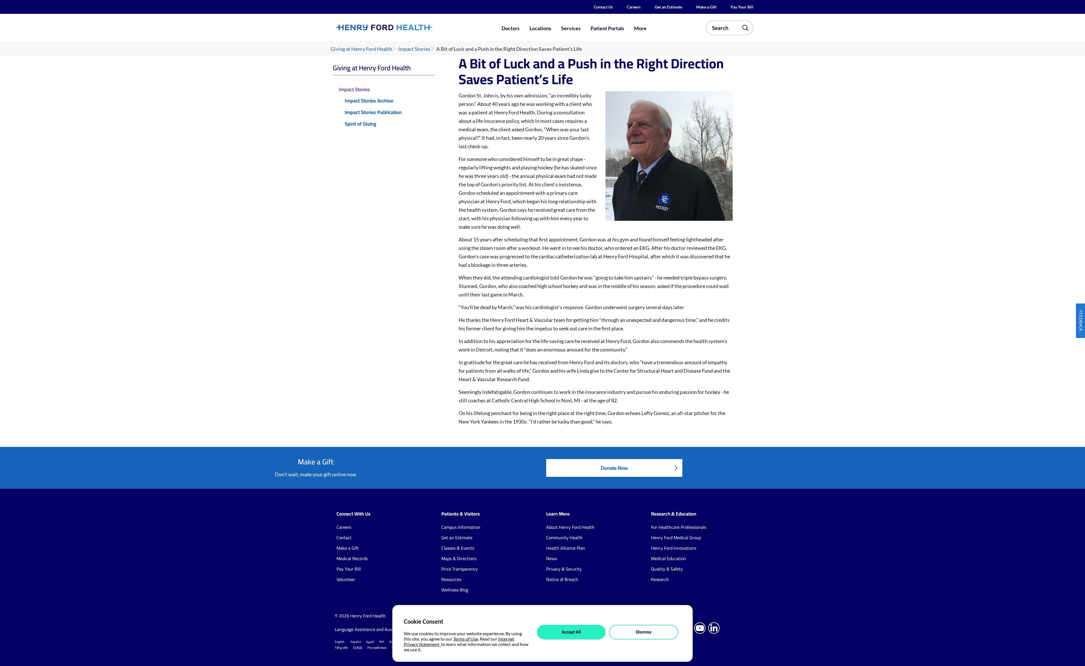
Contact (344, 537)
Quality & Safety (667, 569)
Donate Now (614, 468)
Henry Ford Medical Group (676, 537)
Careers (634, 7)
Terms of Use (465, 638)
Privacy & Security (564, 569)
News (551, 558)
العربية (370, 642)
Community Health (564, 537)
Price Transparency (459, 569)
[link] (405, 27)
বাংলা (381, 642)
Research (660, 579)
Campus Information (460, 527)
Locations (540, 28)
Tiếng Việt (341, 647)
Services (571, 28)
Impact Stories (414, 49)
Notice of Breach (562, 579)
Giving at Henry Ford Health (361, 49)
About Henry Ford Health (570, 527)
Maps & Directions (458, 558)
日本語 (357, 647)
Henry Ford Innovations (673, 548)
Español (355, 642)
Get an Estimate (668, 7)
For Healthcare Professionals (678, 527)
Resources (451, 579)
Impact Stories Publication (373, 112)
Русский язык (377, 647)
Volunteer (346, 579)
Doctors (511, 28)
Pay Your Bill (742, 7)
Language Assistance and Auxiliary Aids (373, 629)
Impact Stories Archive (369, 101)
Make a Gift (706, 7)
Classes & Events (457, 548)
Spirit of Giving (360, 124)
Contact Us (603, 7)
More (640, 28)
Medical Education (668, 558)
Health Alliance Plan (565, 548)
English (339, 642)
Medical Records (352, 558)
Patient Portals (607, 28)
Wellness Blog (454, 590)
